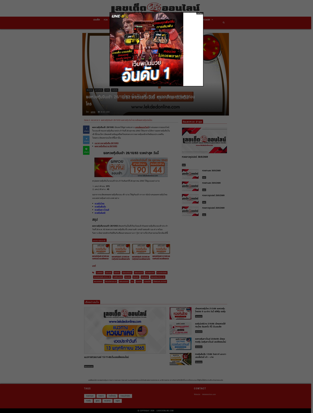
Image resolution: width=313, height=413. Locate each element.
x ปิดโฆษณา (199, 13)
